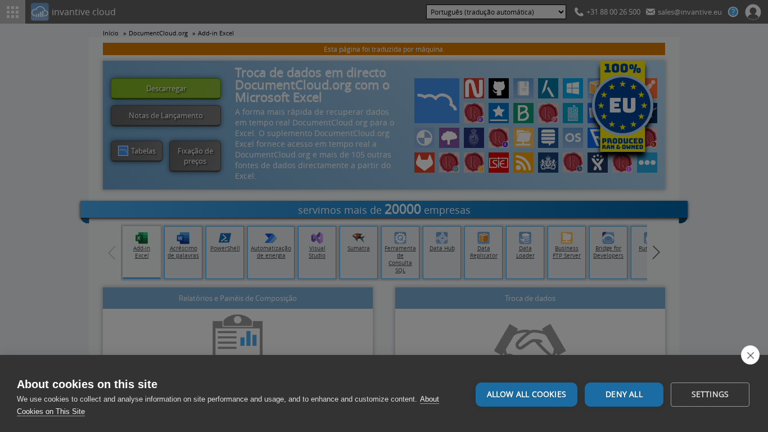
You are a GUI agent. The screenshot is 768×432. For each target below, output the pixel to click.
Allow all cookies (526, 394)
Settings (710, 394)
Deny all (624, 394)
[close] (750, 354)
